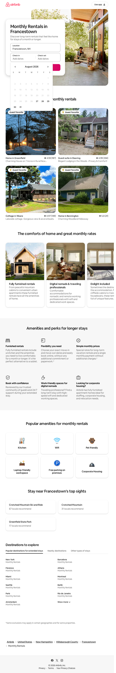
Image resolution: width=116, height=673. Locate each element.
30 (15, 107)
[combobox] (35, 48)
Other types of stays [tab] (80, 551)
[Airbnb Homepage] (13, 4)
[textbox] (23, 58)
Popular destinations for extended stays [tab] (24, 551)
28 (42, 101)
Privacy (42, 668)
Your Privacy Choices (65, 668)
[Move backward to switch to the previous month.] (15, 67)
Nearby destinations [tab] (57, 551)
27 (37, 101)
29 (48, 101)
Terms (51, 668)
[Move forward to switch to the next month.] (48, 67)
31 (21, 107)
